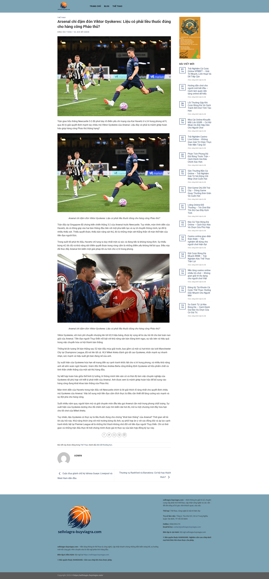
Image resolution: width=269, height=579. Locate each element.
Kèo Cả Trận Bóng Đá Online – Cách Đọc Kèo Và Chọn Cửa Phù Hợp (199, 225)
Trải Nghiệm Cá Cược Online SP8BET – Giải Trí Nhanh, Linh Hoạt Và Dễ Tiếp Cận (199, 72)
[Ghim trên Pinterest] (119, 435)
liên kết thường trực (104, 445)
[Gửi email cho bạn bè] (114, 435)
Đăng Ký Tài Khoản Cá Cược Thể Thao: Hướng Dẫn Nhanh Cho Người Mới (199, 291)
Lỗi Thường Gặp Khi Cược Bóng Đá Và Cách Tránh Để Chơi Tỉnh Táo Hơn (199, 106)
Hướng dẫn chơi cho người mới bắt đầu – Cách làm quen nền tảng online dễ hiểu (198, 89)
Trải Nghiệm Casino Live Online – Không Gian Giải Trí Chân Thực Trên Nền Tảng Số (199, 140)
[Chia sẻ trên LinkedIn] (124, 435)
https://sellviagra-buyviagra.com (96, 555)
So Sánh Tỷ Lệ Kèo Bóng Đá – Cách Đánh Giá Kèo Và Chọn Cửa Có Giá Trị (199, 308)
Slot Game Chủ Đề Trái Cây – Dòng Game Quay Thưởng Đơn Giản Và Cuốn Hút (199, 191)
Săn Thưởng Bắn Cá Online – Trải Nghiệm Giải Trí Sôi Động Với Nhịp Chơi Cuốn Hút (198, 175)
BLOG (106, 6)
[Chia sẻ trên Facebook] (104, 435)
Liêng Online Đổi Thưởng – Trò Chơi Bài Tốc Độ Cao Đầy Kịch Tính (199, 209)
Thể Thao (117, 6)
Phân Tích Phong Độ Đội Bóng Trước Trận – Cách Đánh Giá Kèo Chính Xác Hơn (199, 157)
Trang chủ (95, 6)
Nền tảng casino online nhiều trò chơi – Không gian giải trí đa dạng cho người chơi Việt (199, 274)
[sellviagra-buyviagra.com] (71, 6)
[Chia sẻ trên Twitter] (109, 435)
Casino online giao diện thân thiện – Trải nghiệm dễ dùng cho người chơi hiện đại (199, 240)
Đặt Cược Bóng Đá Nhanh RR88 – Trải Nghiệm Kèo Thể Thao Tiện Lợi (199, 257)
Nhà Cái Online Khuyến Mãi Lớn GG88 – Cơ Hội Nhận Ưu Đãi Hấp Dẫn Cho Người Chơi (199, 123)
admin (86, 32)
